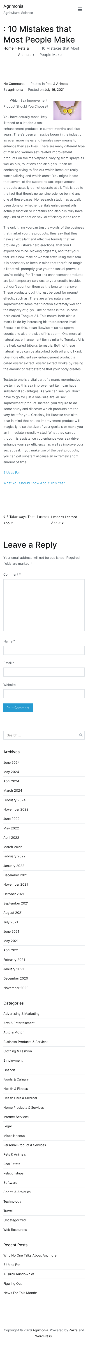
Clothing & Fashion (17, 1051)
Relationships (13, 1173)
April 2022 (11, 837)
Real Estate (11, 1164)
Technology (12, 1201)
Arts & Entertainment (19, 1023)
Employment (13, 1060)
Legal (7, 1126)
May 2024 (11, 772)
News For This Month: (20, 1293)
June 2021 (11, 931)
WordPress (43, 1336)
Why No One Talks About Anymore (29, 1255)
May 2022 (11, 828)
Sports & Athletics (17, 1192)
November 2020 (15, 988)
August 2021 (13, 912)
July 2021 (10, 922)
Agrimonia (13, 6)
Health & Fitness (15, 1089)
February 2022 (14, 856)
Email (8, 663)
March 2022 (12, 847)
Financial (9, 1070)
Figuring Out (12, 1283)
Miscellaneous (14, 1136)
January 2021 (13, 969)
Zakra (73, 1330)
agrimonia (15, 89)
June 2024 (11, 762)
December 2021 (15, 875)
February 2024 (14, 800)
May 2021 (11, 941)
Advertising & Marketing (21, 1013)
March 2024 (12, 790)
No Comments (14, 84)
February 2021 (14, 960)
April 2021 (11, 950)
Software (10, 1182)
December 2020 (15, 978)
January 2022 (13, 866)
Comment (12, 574)
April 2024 (11, 781)
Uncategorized (14, 1220)
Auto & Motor (13, 1032)
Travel (7, 1211)
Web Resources (15, 1230)
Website (9, 685)
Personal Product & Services (24, 1145)
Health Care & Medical (20, 1098)
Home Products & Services (23, 1107)
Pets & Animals (57, 84)
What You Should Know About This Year (34, 483)
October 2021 (13, 894)
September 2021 (16, 903)
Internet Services (16, 1117)
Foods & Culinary (16, 1079)
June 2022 (11, 819)
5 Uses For (11, 472)
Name (9, 641)
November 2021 (15, 884)
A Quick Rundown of (18, 1274)
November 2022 (15, 809)
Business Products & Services (25, 1042)
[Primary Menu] (80, 10)
